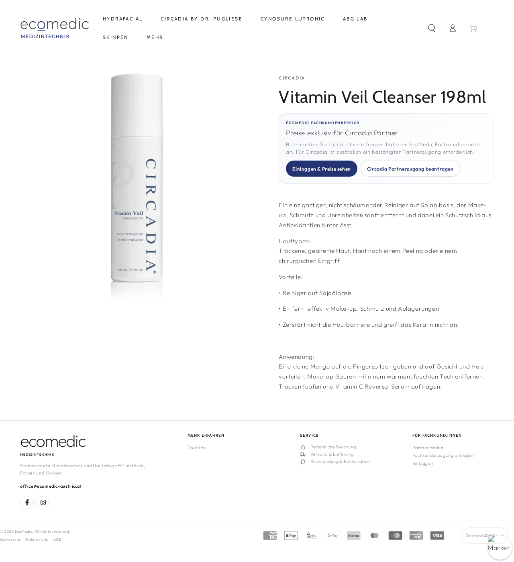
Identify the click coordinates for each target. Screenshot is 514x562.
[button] (431, 28)
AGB (57, 539)
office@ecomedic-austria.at (51, 486)
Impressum (10, 539)
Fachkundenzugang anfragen (443, 455)
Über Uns (197, 447)
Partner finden (427, 447)
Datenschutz (36, 539)
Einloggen (422, 463)
